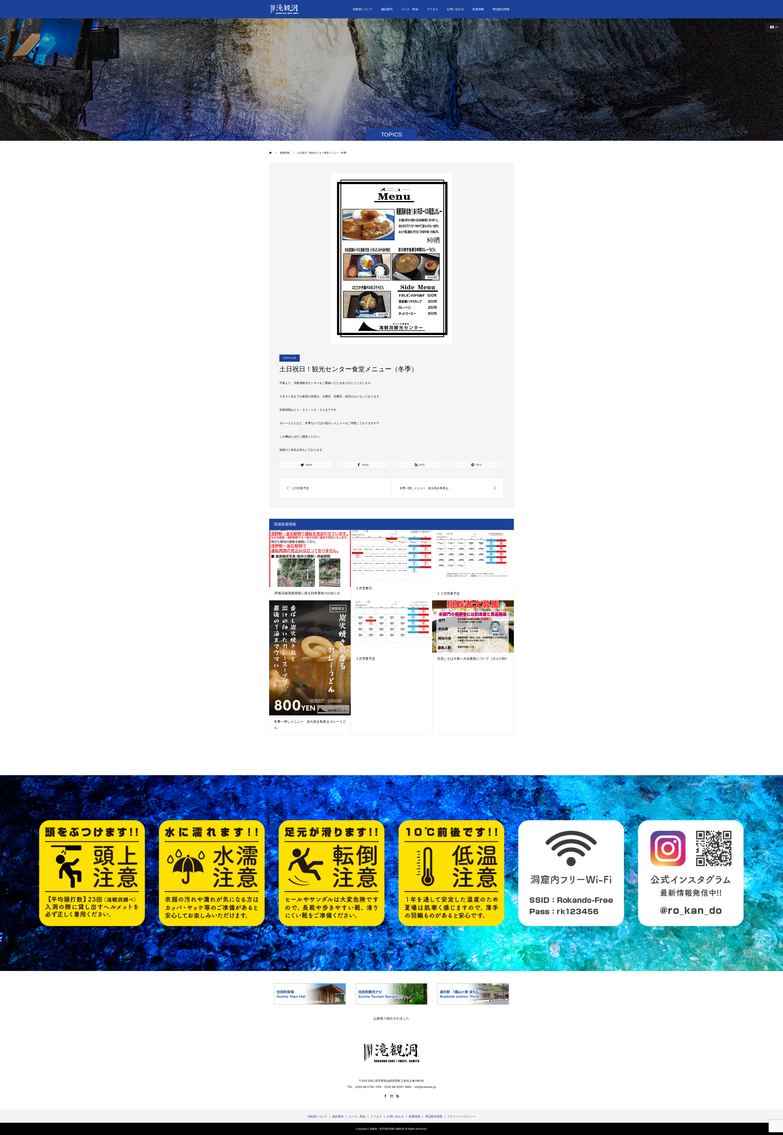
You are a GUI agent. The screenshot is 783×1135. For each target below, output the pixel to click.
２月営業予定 (365, 658)
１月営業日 (364, 588)
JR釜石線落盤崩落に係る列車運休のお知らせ (307, 593)
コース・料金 (409, 9)
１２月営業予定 (448, 593)
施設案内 (387, 9)
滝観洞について (363, 9)
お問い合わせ (455, 9)
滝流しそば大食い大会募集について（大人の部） (473, 658)
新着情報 (478, 9)
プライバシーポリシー (461, 1116)
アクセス (432, 9)
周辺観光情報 (501, 9)
